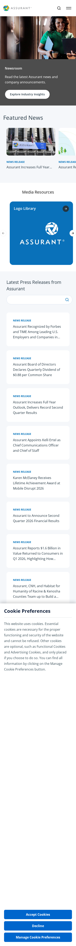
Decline (38, 926)
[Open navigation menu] (69, 8)
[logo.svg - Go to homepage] (17, 8)
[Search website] (59, 8)
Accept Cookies (38, 914)
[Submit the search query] (67, 300)
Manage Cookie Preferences (38, 937)
